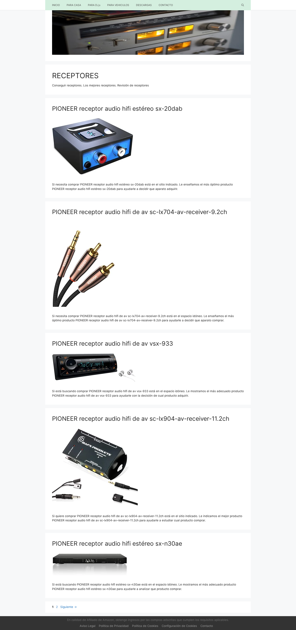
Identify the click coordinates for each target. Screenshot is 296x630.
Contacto (206, 626)
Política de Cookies (145, 626)
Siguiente (68, 607)
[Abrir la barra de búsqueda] (242, 5)
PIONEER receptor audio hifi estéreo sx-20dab (117, 108)
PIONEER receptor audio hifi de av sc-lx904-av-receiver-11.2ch (140, 418)
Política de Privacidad (114, 626)
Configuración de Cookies (179, 626)
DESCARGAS (144, 5)
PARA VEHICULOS (118, 5)
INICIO (56, 5)
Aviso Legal (87, 626)
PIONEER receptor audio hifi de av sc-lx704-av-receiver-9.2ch (139, 211)
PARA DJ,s (94, 5)
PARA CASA (74, 5)
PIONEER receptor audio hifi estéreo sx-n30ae (117, 543)
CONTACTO (166, 5)
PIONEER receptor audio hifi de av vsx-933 (112, 343)
